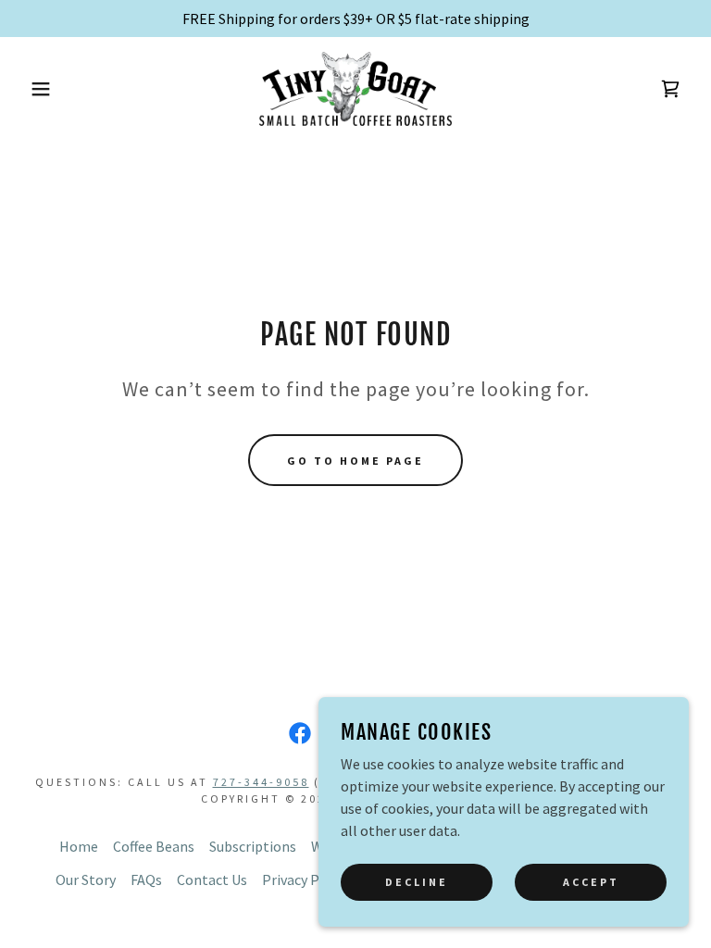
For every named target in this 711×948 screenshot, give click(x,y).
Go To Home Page (355, 461)
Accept (591, 882)
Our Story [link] (86, 879)
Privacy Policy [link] (305, 879)
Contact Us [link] (212, 879)
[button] (35, 88)
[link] (355, 89)
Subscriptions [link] (252, 846)
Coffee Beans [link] (153, 846)
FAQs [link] (146, 879)
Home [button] (78, 846)
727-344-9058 (261, 782)
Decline (416, 882)
